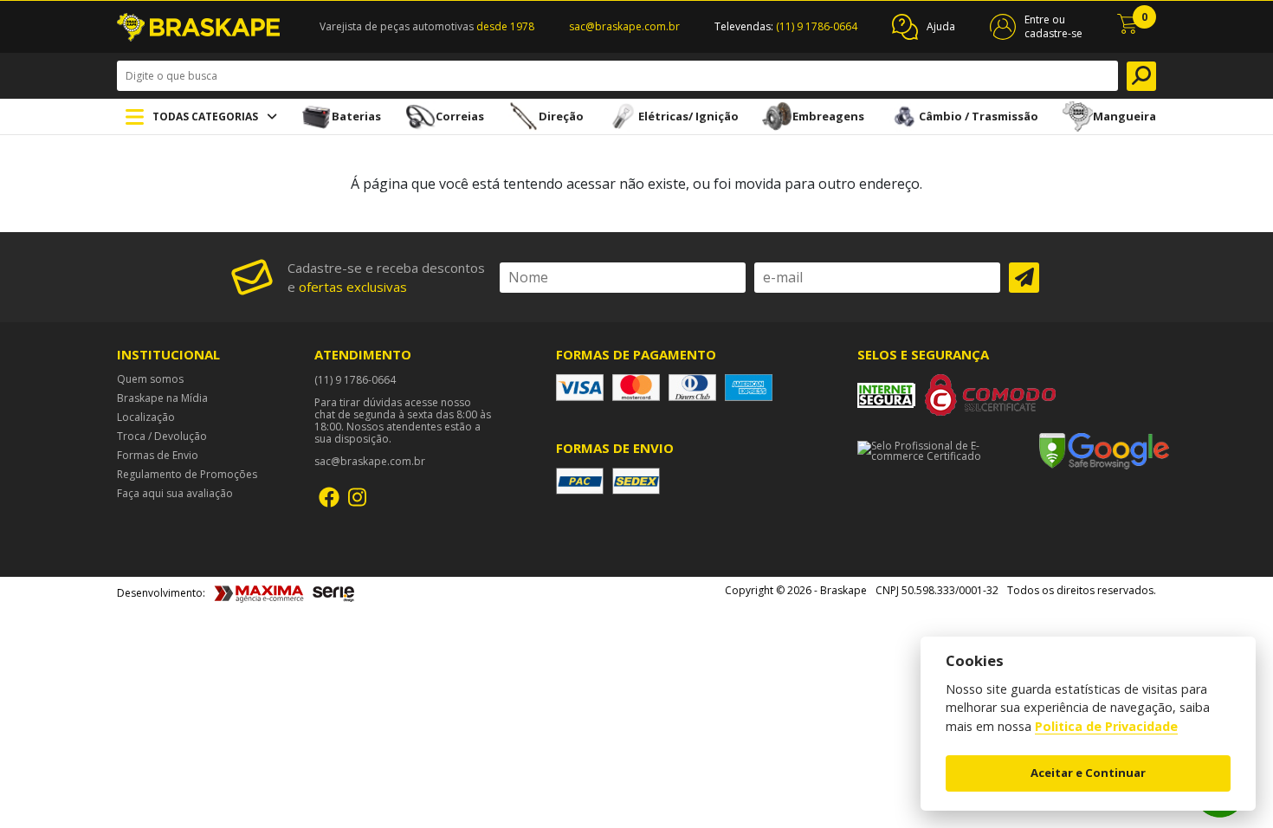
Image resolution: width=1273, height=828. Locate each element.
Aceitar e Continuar (1088, 772)
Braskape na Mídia (162, 398)
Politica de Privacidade (1106, 726)
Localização (146, 417)
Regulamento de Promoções (187, 474)
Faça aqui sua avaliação (175, 493)
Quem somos (150, 379)
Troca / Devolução (162, 436)
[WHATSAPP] (1219, 812)
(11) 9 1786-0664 (816, 26)
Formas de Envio (157, 455)
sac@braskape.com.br (624, 26)
